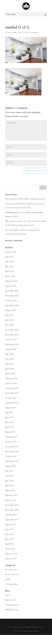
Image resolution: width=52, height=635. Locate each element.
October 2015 (10, 514)
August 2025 (10, 310)
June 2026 (9, 261)
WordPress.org (11, 609)
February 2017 (11, 437)
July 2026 (9, 256)
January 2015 (10, 558)
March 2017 (10, 432)
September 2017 (12, 402)
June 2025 (9, 320)
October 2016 (10, 456)
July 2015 (9, 529)
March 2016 (10, 490)
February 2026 (11, 281)
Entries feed (10, 600)
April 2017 (9, 427)
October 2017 (10, 398)
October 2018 (10, 339)
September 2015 (12, 519)
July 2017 (9, 412)
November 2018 (12, 334)
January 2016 (10, 500)
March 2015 (10, 549)
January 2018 (10, 383)
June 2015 (9, 534)
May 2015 (9, 539)
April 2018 (9, 368)
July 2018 (9, 354)
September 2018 (12, 344)
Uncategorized (11, 584)
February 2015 (11, 553)
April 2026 (9, 271)
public (8, 579)
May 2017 (9, 422)
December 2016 (11, 446)
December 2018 (11, 329)
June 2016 (9, 475)
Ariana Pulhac (12, 32)
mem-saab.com (12, 574)
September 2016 (12, 461)
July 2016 (9, 471)
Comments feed (12, 604)
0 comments (33, 32)
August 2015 (10, 524)
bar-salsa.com (11, 569)
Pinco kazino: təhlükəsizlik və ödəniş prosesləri (25, 199)
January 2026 (10, 286)
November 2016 (12, 451)
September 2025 (12, 305)
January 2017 (10, 441)
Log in (8, 595)
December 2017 (11, 388)
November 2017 (12, 393)
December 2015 (11, 505)
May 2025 (9, 325)
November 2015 (12, 510)
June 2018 (9, 359)
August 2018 (10, 349)
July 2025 (9, 315)
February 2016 (11, 495)
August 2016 (10, 466)
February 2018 (11, 378)
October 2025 (10, 300)
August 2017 (10, 407)
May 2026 (9, 266)
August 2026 (10, 252)
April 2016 (9, 485)
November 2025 (12, 295)
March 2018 (10, 373)
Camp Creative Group (30, 631)
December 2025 (11, 291)
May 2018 (9, 364)
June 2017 (9, 417)
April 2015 (9, 544)
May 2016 (9, 480)
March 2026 (10, 276)
